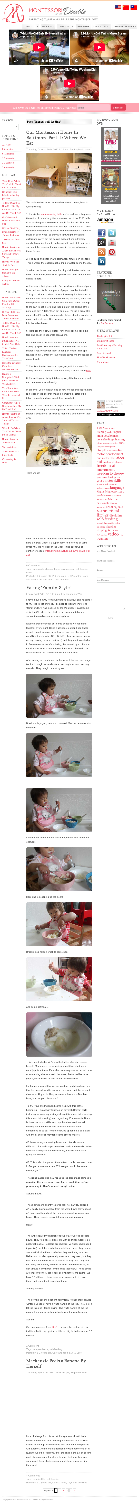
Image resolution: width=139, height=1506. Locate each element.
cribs (122, 443)
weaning (102, 538)
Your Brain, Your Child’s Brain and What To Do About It (11, 393)
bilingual (115, 432)
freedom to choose (43, 569)
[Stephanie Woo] (101, 404)
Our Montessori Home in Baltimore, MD (11, 220)
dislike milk (113, 450)
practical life (39, 1479)
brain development (108, 435)
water (121, 535)
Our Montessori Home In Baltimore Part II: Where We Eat (56, 138)
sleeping (111, 526)
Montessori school (111, 495)
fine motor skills (107, 458)
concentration (111, 442)
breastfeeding (105, 439)
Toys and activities (77, 1482)
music (100, 503)
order (109, 506)
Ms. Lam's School (105, 340)
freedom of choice (112, 462)
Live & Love (75, 1352)
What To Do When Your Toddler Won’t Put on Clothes (11, 184)
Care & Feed (59, 1482)
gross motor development (108, 477)
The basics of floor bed (10, 241)
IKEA (54, 1327)
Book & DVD (48, 26)
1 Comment (32, 1345)
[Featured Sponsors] (111, 312)
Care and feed (45, 579)
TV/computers (102, 535)
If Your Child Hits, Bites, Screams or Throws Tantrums (11, 232)
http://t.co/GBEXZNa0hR (107, 411)
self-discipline (112, 515)
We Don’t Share (9, 447)
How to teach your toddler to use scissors (10, 273)
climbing (101, 442)
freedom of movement (106, 467)
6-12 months (8, 153)
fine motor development (110, 452)
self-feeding (82, 569)
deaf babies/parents (108, 446)
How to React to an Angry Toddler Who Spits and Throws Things (11, 252)
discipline (102, 450)
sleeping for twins (107, 530)
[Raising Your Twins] (111, 164)
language (117, 487)
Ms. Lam (113, 499)
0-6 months (7, 149)
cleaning (119, 439)
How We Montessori (106, 357)
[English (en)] (118, 9)
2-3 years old (8, 162)
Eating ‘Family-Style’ (48, 587)
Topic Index (83, 26)
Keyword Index (101, 26)
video (29, 572)
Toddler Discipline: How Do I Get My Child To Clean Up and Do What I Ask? (11, 207)
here (88, 370)
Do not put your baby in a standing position (10, 195)
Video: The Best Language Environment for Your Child (10, 353)
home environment (64, 569)
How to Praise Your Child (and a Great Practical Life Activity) (11, 302)
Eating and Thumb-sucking (11, 282)
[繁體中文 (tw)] (134, 9)
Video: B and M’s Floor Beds (10, 453)
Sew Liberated (104, 353)
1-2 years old (8, 158)
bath (108, 432)
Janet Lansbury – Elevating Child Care (109, 346)
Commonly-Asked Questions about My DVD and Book (11, 406)
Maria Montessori (107, 491)
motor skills (102, 499)
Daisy (99, 446)
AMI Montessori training (106, 429)
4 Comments (33, 1475)
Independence (40, 1349)
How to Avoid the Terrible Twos (10, 263)
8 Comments (33, 565)
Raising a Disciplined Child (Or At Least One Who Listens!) (10, 378)
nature (108, 503)
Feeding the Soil (105, 336)
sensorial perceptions (106, 522)
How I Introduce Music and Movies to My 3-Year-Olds (10, 341)
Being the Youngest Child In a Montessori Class (11, 366)
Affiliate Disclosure (125, 26)
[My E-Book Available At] (105, 222)
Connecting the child (9, 461)
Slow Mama (102, 362)
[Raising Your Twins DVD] (111, 203)
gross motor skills (109, 480)
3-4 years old (8, 167)
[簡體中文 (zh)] (126, 9)
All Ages (6, 144)
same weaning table (51, 214)
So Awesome (107, 323)
